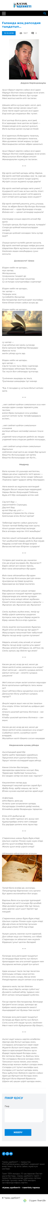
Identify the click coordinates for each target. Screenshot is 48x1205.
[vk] (11, 1153)
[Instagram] (7, 1153)
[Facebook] (4, 1153)
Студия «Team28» (37, 1200)
